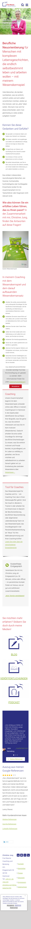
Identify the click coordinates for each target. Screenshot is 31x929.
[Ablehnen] (25, 895)
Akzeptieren (10, 905)
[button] (13, 755)
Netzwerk (21, 878)
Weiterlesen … (10, 472)
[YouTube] (21, 855)
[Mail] (25, 855)
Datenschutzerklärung (17, 382)
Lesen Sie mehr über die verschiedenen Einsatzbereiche (13, 545)
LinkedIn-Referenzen (9, 829)
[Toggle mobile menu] (27, 4)
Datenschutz (22, 887)
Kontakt (21, 864)
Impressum (22, 882)
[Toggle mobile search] (22, 4)
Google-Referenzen (9, 824)
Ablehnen (18, 905)
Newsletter (21, 868)
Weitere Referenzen (9, 819)
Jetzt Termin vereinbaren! (14, 596)
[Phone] (28, 855)
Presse (20, 873)
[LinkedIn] (18, 855)
